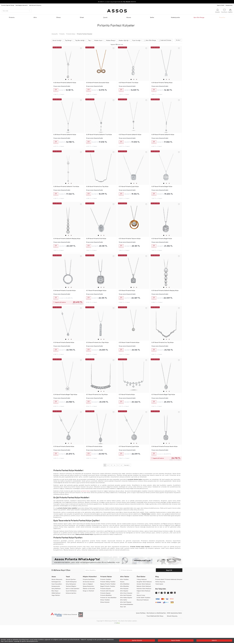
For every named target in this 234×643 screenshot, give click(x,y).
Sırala (178, 40)
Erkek (82, 17)
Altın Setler (123, 600)
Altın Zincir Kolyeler (126, 593)
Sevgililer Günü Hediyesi (144, 581)
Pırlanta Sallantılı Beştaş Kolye (66, 238)
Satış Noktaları (56, 588)
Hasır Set (123, 606)
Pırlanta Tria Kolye (128, 82)
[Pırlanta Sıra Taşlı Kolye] (101, 323)
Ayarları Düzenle (137, 640)
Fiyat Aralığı (136, 40)
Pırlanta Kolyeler (105, 588)
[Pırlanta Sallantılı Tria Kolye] (101, 115)
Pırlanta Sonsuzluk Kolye (97, 82)
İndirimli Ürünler (166, 40)
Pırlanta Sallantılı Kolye (64, 82)
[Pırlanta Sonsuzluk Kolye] (101, 63)
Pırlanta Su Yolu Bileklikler (108, 597)
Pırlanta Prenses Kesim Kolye (165, 446)
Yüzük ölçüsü (159, 584)
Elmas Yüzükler (105, 600)
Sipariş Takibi (220, 5)
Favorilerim (224, 12)
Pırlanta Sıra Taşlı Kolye (97, 342)
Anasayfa (55, 34)
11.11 (138, 593)
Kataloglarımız (56, 581)
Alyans (128, 17)
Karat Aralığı (57, 40)
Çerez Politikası (141, 613)
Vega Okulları (56, 595)
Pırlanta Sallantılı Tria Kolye (99, 134)
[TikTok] (162, 592)
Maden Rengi (110, 40)
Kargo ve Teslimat (88, 591)
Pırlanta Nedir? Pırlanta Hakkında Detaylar (168, 579)
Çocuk (105, 17)
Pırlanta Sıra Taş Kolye (97, 186)
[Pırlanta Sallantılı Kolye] (68, 63)
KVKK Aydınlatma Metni (174, 613)
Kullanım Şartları (71, 593)
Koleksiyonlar (175, 17)
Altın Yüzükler (124, 579)
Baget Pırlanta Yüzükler (107, 586)
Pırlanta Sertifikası (89, 579)
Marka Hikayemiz (57, 579)
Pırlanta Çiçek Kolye (129, 186)
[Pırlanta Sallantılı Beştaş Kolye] (68, 219)
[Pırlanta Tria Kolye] (133, 63)
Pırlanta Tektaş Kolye (162, 82)
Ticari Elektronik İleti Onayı (155, 616)
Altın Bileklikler (124, 584)
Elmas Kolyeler (105, 602)
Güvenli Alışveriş (172, 616)
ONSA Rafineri (56, 593)
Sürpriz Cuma (141, 595)
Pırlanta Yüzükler (105, 579)
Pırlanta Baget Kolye (162, 186)
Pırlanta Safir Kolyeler (107, 591)
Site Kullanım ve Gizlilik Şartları (156, 613)
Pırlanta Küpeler (105, 593)
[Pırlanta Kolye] (133, 271)
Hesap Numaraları (88, 586)
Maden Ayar (98, 40)
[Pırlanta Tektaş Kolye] (166, 63)
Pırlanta (12, 17)
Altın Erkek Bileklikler (126, 604)
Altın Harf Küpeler (125, 602)
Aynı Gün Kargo (199, 17)
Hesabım (217, 12)
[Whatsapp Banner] (117, 560)
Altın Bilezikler (124, 586)
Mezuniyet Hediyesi (143, 600)
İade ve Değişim (88, 584)
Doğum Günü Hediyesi (143, 591)
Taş (89, 40)
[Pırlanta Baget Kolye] (166, 167)
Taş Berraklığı (80, 40)
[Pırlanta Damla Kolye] (68, 323)
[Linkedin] (175, 593)
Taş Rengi (68, 40)
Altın (35, 17)
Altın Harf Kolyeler (126, 595)
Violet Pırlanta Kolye (129, 342)
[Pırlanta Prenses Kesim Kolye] (166, 427)
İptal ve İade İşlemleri (72, 588)
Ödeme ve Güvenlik (89, 588)
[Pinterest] (165, 593)
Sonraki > (127, 465)
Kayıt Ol (169, 570)
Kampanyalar (229, 5)
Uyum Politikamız (71, 591)
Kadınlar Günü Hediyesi (144, 588)
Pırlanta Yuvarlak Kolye (64, 290)
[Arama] (29, 10)
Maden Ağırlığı (124, 40)
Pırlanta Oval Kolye (96, 238)
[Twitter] (168, 592)
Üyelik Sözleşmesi (71, 581)
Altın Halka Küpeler (126, 597)
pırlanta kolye (85, 491)
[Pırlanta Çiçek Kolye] (133, 167)
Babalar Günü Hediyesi (144, 586)
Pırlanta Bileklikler (106, 595)
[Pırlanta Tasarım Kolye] (133, 219)
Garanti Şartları (71, 579)
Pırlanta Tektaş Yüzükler (107, 581)
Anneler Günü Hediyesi (144, 584)
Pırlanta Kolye (70, 34)
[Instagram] (156, 592)
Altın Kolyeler (124, 588)
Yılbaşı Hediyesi (142, 579)
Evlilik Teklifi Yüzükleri (143, 597)
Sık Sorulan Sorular (89, 581)
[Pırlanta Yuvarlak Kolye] (68, 271)
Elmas (58, 17)
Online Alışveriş (160, 581)
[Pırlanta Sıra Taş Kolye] (101, 167)
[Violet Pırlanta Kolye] (133, 323)
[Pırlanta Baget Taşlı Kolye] (68, 375)
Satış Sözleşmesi (71, 584)
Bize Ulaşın (55, 591)
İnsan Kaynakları (57, 584)
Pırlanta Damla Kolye (63, 342)
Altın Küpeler (124, 591)
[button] (65, 63)
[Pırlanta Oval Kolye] (101, 219)
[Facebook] (158, 593)
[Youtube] (171, 593)
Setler (152, 17)
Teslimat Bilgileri (71, 586)
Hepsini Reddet (175, 640)
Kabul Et (214, 640)
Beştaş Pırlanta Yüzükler (108, 584)
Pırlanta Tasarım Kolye (130, 238)
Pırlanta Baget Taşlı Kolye (65, 394)
